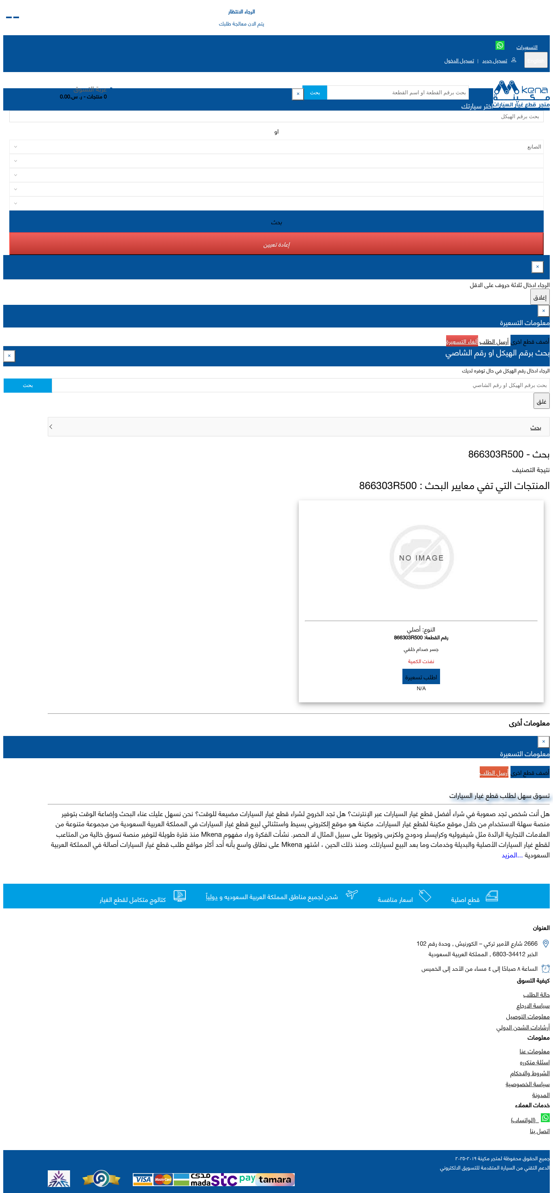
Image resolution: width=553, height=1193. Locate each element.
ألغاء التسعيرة (462, 341)
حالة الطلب (536, 993)
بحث (315, 92)
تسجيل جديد (494, 60)
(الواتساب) (525, 1119)
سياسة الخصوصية (528, 1083)
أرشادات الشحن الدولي (523, 1026)
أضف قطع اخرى (530, 341)
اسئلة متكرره (535, 1061)
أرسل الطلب (494, 341)
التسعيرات (527, 46)
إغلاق (540, 296)
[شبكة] (9, 17)
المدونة (541, 1094)
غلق (542, 400)
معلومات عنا (535, 1050)
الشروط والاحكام (530, 1072)
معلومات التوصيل (528, 1015)
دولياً (212, 897)
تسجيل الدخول (459, 60)
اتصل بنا (540, 1130)
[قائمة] (16, 17)
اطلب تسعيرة (421, 676)
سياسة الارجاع (533, 1004)
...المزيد (512, 854)
